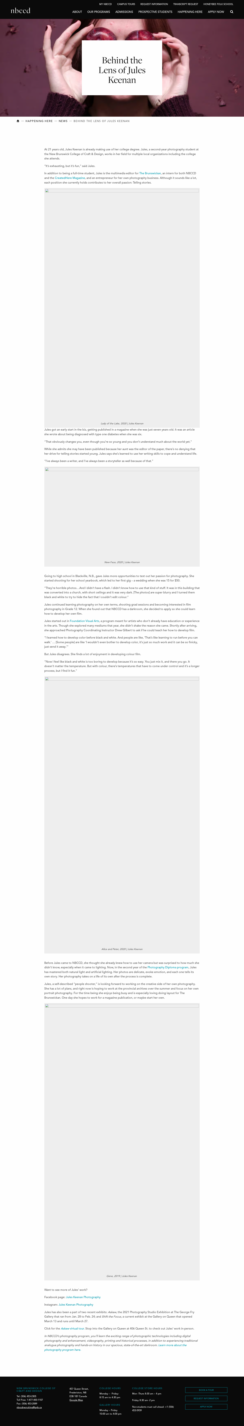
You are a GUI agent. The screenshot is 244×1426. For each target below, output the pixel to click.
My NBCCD (105, 4)
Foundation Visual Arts (84, 621)
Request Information (154, 4)
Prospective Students (155, 12)
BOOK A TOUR (206, 1390)
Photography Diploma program (168, 967)
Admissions (124, 12)
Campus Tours (126, 4)
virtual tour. (73, 1328)
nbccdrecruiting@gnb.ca (29, 1407)
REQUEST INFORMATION (206, 1399)
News (63, 121)
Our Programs (98, 12)
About (77, 12)
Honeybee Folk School (218, 4)
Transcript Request (185, 4)
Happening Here (190, 12)
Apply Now (216, 12)
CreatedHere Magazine (70, 178)
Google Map (76, 1400)
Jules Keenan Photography (83, 1297)
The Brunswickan (150, 173)
